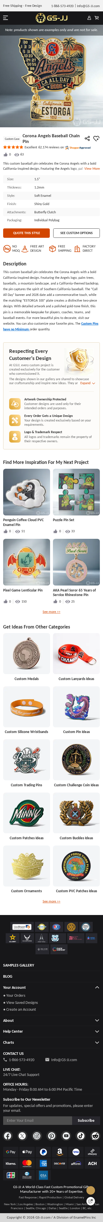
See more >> (51, 612)
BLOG (7, 976)
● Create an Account (19, 1009)
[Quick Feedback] (90, 1201)
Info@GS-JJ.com (64, 1059)
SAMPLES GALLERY (18, 965)
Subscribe (86, 1120)
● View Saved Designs (20, 1002)
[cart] (97, 18)
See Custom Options (76, 233)
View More (91, 169)
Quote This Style (26, 233)
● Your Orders (14, 995)
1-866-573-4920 (21, 1059)
